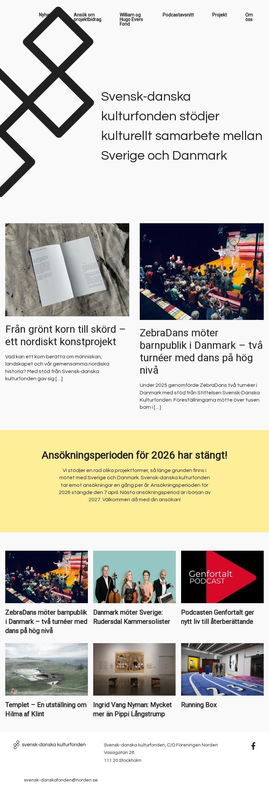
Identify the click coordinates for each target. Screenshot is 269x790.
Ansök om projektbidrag (87, 17)
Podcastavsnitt (178, 14)
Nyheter (47, 14)
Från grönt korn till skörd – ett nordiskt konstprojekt (65, 335)
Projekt (219, 14)
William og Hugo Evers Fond (131, 19)
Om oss (249, 17)
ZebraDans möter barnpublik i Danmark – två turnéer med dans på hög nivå (201, 351)
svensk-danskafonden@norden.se (61, 780)
